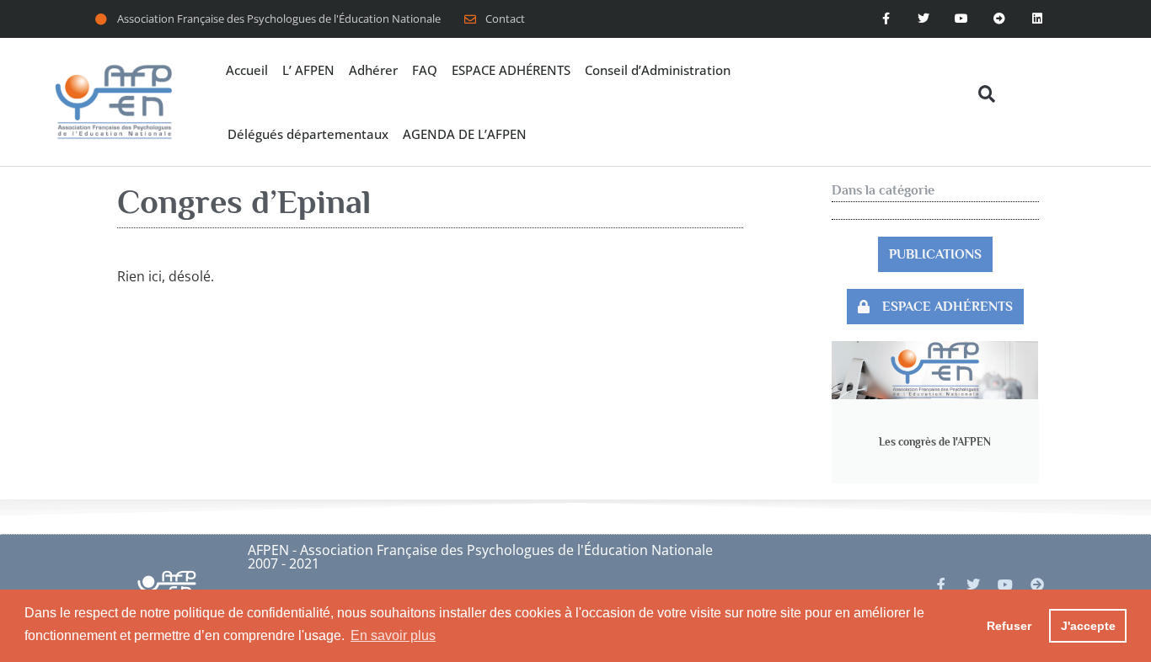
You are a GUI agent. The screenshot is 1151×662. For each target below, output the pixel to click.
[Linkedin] (1037, 19)
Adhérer (373, 69)
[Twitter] (924, 19)
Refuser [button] (1009, 626)
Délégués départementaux (308, 133)
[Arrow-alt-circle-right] (999, 19)
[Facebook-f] (886, 19)
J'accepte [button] (1088, 626)
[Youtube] (962, 19)
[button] (986, 94)
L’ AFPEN (308, 69)
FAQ (424, 69)
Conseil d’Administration (658, 69)
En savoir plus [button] (393, 635)
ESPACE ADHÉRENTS (511, 69)
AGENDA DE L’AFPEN (465, 133)
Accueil (247, 69)
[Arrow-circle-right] (1037, 584)
